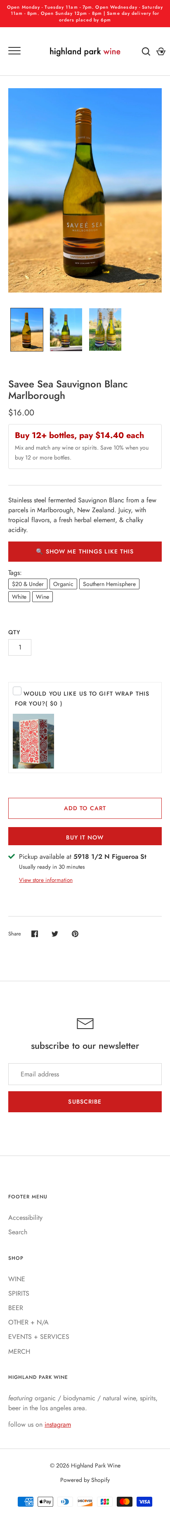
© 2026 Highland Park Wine (85, 1465)
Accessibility (25, 1217)
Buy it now (85, 837)
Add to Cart (85, 808)
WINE (16, 1279)
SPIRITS (18, 1293)
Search (17, 1232)
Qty (14, 632)
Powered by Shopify (85, 1480)
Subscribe (85, 1101)
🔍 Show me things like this (85, 551)
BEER (15, 1308)
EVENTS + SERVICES (38, 1336)
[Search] (146, 51)
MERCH (19, 1351)
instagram (58, 1424)
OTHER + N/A (28, 1322)
